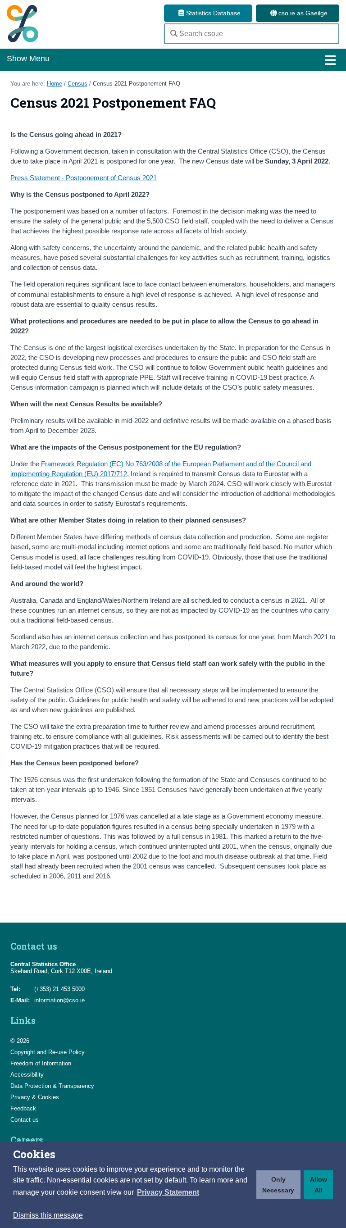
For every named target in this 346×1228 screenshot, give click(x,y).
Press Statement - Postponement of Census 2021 (83, 178)
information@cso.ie (59, 1000)
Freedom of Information (40, 1063)
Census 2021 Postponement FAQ (136, 83)
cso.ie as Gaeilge (302, 13)
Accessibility (27, 1074)
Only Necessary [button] (278, 1185)
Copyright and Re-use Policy (47, 1052)
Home (54, 83)
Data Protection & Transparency (52, 1085)
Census (77, 83)
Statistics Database (212, 13)
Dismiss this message (48, 1215)
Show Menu (28, 58)
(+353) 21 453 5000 (59, 989)
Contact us (24, 1119)
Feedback (23, 1108)
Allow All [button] (318, 1185)
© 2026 (19, 1040)
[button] (168, 1192)
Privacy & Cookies (34, 1097)
